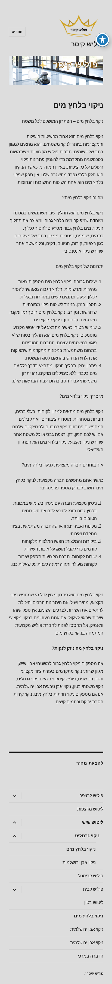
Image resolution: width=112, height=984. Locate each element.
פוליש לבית (93, 889)
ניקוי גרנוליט (87, 835)
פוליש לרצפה (91, 795)
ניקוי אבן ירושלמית (79, 862)
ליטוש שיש (92, 822)
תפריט (17, 32)
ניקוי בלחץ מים (81, 849)
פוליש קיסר (87, 44)
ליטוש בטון (93, 902)
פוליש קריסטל (90, 876)
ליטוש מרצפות (90, 809)
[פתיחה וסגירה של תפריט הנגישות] (102, 39)
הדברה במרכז (90, 956)
